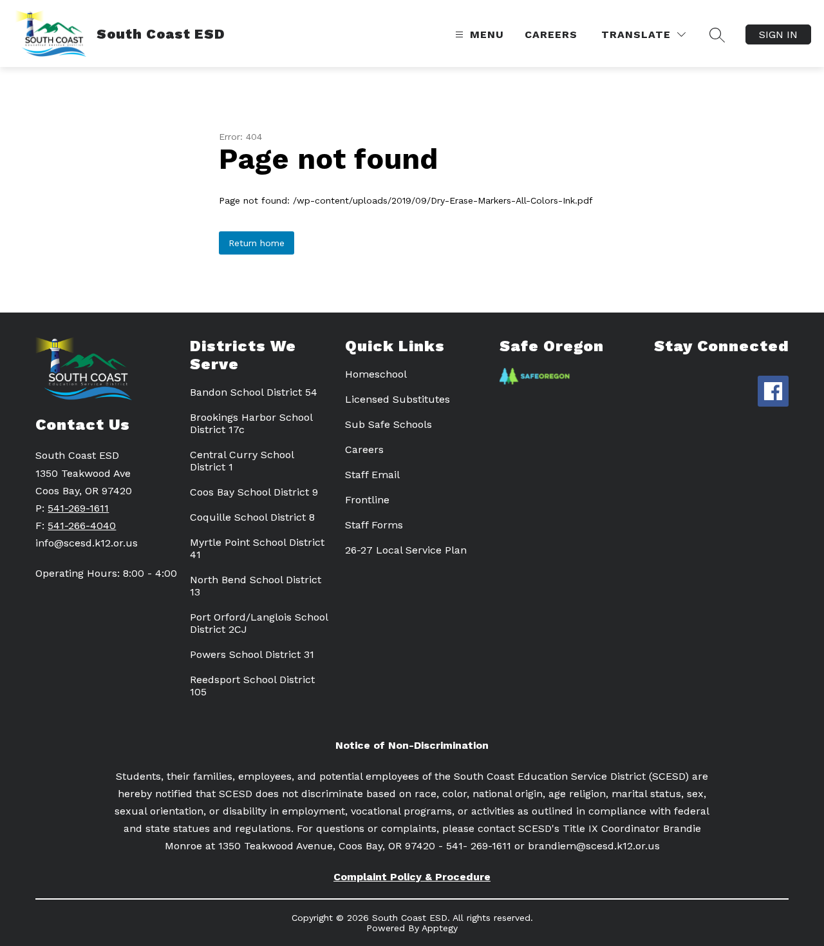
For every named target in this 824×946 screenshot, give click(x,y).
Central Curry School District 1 (242, 461)
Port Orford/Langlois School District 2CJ (259, 623)
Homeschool (376, 374)
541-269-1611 (78, 508)
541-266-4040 (82, 525)
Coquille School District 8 (252, 517)
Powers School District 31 (252, 654)
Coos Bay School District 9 (254, 492)
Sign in (778, 34)
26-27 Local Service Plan (406, 550)
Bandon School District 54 (253, 392)
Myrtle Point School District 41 (257, 548)
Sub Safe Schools (388, 424)
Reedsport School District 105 (252, 685)
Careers (551, 34)
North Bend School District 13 (255, 586)
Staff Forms (374, 525)
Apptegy (440, 928)
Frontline (367, 500)
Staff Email (372, 474)
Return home (257, 243)
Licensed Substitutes (397, 399)
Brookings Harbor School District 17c (251, 423)
